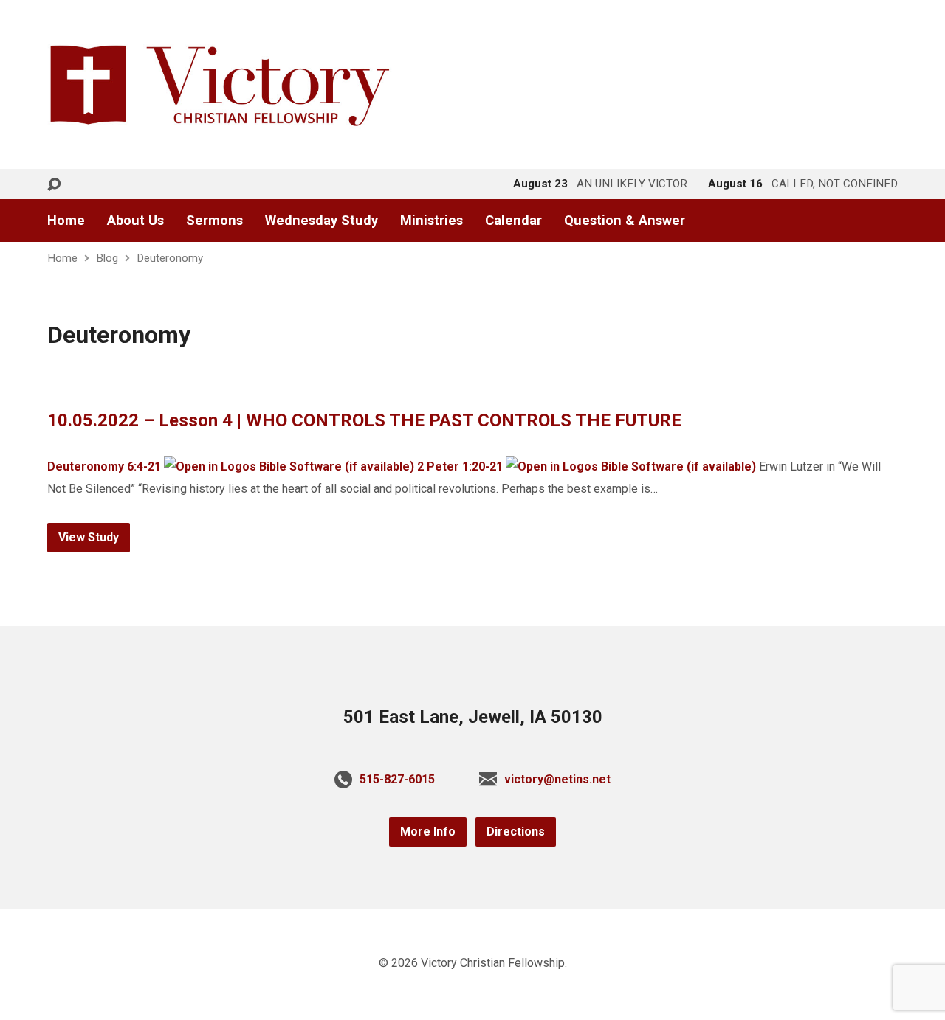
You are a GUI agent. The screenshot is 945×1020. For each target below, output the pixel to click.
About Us (135, 220)
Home (66, 220)
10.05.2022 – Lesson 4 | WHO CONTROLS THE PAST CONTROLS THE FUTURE (364, 420)
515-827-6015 (397, 779)
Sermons (214, 220)
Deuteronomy (170, 258)
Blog (107, 258)
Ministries (431, 220)
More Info (428, 832)
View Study (88, 537)
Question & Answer (624, 220)
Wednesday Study (321, 220)
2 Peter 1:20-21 (460, 466)
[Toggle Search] (54, 185)
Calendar (513, 220)
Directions (516, 832)
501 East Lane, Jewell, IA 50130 (472, 717)
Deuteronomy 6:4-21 (104, 466)
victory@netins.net (557, 779)
